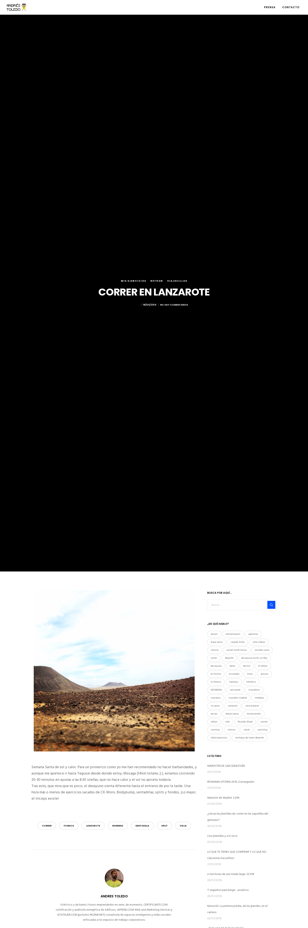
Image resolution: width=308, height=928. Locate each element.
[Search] (271, 605)
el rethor (263, 666)
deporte (229, 658)
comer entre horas (236, 650)
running (117, 825)
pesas (214, 714)
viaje (183, 825)
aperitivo (253, 634)
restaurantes (254, 714)
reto (227, 722)
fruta (250, 674)
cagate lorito (238, 642)
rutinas (232, 730)
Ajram (214, 634)
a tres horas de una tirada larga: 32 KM (230, 874)
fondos (69, 825)
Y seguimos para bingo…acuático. (228, 890)
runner (264, 722)
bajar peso (217, 642)
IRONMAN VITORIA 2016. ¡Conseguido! (230, 781)
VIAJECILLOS (177, 280)
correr (47, 825)
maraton (216, 698)
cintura (215, 650)
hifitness (251, 682)
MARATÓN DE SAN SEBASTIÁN (226, 765)
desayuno (216, 666)
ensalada (234, 674)
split (164, 825)
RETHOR (156, 280)
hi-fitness (216, 682)
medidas (259, 698)
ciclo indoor (259, 642)
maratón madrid (238, 698)
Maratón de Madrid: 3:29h (223, 797)
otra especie (252, 706)
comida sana (262, 650)
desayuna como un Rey (254, 658)
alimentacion (233, 634)
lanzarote (93, 825)
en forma (216, 674)
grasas (264, 674)
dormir (246, 666)
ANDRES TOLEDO (130, 304)
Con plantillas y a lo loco (222, 835)
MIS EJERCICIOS (133, 280)
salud (246, 730)
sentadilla (142, 825)
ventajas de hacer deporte (249, 738)
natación (233, 706)
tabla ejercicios (219, 738)
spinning (262, 730)
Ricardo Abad (245, 722)
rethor (214, 722)
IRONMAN (216, 690)
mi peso (215, 706)
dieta (232, 666)
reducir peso (232, 714)
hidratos (233, 682)
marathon (254, 690)
